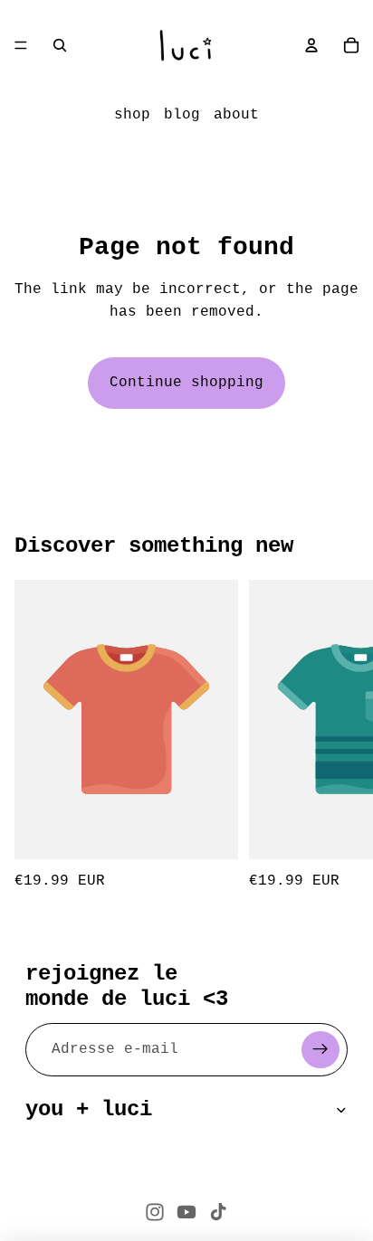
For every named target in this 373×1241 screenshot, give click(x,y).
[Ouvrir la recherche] (60, 45)
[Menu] (21, 45)
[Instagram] (155, 1212)
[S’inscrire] (320, 1050)
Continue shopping (186, 382)
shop (132, 115)
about (236, 115)
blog (182, 115)
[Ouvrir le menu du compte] (311, 45)
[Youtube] (186, 1212)
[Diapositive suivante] (339, 736)
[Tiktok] (218, 1212)
